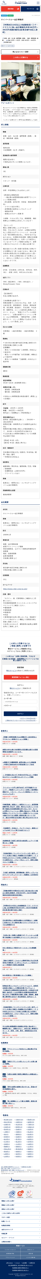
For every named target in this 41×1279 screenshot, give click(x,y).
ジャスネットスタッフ (10, 1249)
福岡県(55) (31, 1122)
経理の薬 (31, 1253)
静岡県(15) (19, 1127)
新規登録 (11, 9)
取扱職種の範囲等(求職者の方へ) (20, 1267)
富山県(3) (19, 1141)
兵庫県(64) (19, 1122)
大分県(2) (19, 1144)
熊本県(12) (7, 1129)
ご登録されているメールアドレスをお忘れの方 (20, 720)
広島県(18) (7, 1127)
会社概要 (24, 1262)
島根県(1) (19, 1151)
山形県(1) (7, 1156)
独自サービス (5, 45)
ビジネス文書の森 (30, 1257)
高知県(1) (7, 1151)
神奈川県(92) (8, 1122)
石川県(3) (7, 1141)
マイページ (30, 9)
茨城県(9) (19, 1129)
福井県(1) (19, 1154)
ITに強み (12, 45)
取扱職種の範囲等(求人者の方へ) (20, 1270)
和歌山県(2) (7, 1149)
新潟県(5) (30, 1134)
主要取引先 (32, 1262)
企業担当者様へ (7, 1241)
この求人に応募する (20, 57)
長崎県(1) (30, 1149)
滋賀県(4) (30, 1137)
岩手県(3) (30, 1141)
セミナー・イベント (8, 1237)
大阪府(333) (19, 1119)
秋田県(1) (19, 1156)
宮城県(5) (19, 1137)
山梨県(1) (7, 1154)
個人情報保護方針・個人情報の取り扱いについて (20, 1265)
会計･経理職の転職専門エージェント (10, 1166)
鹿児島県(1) (19, 1149)
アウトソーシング (10, 1257)
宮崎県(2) (7, 1144)
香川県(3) (19, 1139)
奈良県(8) (30, 1129)
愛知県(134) (31, 1119)
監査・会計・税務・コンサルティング (10, 1168)
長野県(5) (19, 1134)
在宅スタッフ (30, 1249)
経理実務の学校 (10, 1253)
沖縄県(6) (19, 1132)
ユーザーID (8, 698)
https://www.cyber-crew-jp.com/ (15, 589)
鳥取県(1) (30, 1151)
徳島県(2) (19, 1146)
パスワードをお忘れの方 (28, 718)
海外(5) (6, 1134)
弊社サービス (11, 670)
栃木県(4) (7, 1139)
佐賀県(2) (30, 1144)
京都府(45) (7, 1124)
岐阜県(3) (30, 1139)
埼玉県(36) (19, 1124)
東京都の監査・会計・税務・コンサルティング (12, 1170)
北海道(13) (31, 1127)
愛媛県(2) (7, 1146)
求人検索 (4, 4)
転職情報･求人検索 (26, 1166)
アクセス (17, 1262)
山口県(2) (30, 1146)
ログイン (20, 714)
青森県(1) (30, 1156)
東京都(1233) (8, 1119)
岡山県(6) (30, 1132)
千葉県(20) (31, 1124)
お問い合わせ (9, 1262)
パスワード (8, 705)
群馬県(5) (7, 1137)
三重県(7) (7, 1132)
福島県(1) (30, 1154)
